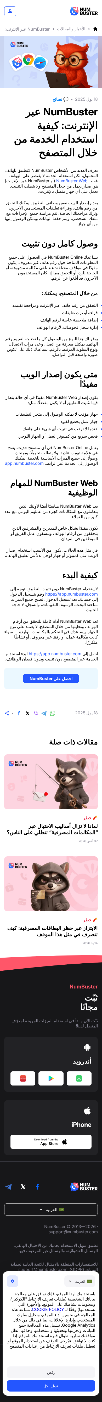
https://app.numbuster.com (71, 594)
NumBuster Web (72, 180)
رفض (51, 1372)
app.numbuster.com (24, 463)
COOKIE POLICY (48, 1309)
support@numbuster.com (73, 1231)
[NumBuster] (84, 11)
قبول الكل (51, 1386)
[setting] (12, 1281)
